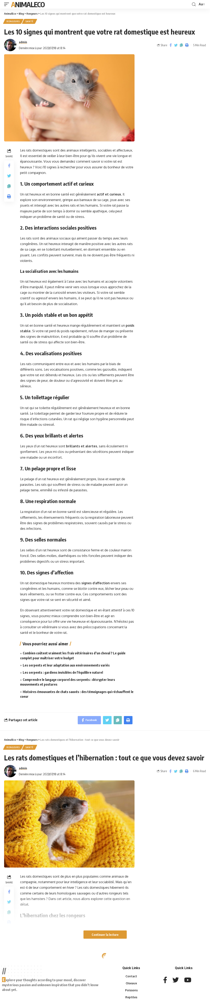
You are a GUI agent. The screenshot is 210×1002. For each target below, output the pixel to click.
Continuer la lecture (105, 934)
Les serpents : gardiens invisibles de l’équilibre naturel (63, 672)
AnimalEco (28, 4)
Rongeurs (13, 21)
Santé (29, 21)
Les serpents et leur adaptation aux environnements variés (66, 665)
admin (23, 42)
